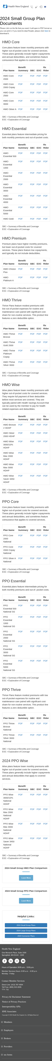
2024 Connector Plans (26, 936)
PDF (20, 76)
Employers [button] (8, 1030)
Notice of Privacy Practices (14, 1002)
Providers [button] (8, 1046)
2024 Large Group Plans (26, 931)
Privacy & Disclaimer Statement (16, 997)
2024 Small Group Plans (26, 925)
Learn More (26, 878)
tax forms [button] (8, 1054)
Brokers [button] (7, 1038)
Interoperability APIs (11, 1006)
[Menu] (45, 7)
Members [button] (8, 1022)
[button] (41, 7)
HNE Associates (9, 1011)
